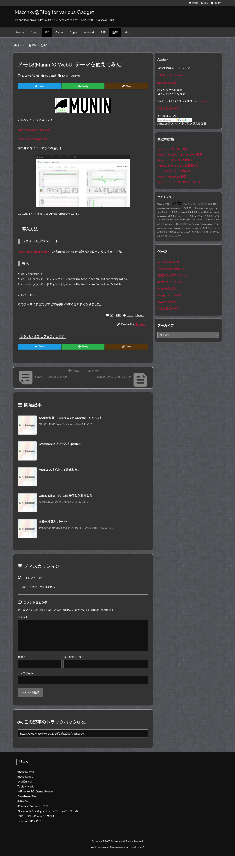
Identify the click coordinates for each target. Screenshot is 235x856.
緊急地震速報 (191, 212)
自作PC (209, 228)
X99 (210, 204)
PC (45, 45)
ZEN (188, 231)
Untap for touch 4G (169, 295)
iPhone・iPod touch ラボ (32, 806)
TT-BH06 (194, 228)
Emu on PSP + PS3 (29, 821)
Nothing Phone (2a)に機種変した (177, 166)
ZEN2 (200, 212)
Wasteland (165, 216)
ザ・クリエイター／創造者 (173, 171)
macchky (203, 101)
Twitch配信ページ (168, 108)
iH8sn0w (23, 801)
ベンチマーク (188, 208)
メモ (176, 202)
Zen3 (182, 228)
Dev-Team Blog (27, 796)
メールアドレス (73, 657)
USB (175, 224)
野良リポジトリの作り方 (172, 282)
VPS (202, 228)
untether (200, 203)
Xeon (213, 216)
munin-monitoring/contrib (33, 139)
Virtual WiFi (202, 208)
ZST (214, 204)
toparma (168, 224)
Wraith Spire (185, 219)
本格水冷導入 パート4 (53, 522)
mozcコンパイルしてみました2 (59, 470)
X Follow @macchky (170, 75)
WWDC (196, 231)
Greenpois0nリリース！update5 (60, 444)
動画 (206, 212)
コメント (23, 617)
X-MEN (181, 212)
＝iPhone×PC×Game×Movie (35, 791)
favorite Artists (166, 302)
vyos (211, 208)
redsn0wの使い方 (168, 262)
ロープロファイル (202, 216)
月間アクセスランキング (172, 275)
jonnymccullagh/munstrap (34, 130)
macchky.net (25, 776)
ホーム (20, 45)
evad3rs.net (24, 781)
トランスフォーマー (180, 216)
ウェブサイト (25, 673)
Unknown (181, 232)
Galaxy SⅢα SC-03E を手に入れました (65, 496)
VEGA (168, 204)
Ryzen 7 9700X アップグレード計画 (179, 155)
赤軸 (191, 216)
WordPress (187, 204)
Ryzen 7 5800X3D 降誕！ (173, 177)
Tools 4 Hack (25, 786)
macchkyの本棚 (166, 83)
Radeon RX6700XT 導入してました (179, 182)
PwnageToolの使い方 (170, 269)
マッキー (140, 324)
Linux (65, 76)
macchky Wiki (25, 772)
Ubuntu (75, 76)
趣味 (34, 45)
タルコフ (174, 219)
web (182, 223)
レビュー (174, 235)
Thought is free (136, 847)
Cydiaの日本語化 (167, 289)
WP (211, 212)
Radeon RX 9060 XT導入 (173, 149)
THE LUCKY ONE (199, 219)
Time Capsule (193, 224)
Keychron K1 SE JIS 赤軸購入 (175, 160)
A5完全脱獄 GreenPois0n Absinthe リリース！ (70, 418)
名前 (21, 657)
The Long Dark (207, 224)
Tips (188, 228)
